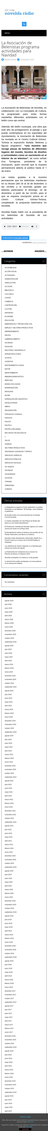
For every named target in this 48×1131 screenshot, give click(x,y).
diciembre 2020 (10, 856)
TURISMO (8, 482)
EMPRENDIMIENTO (12, 331)
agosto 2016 (9, 1051)
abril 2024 (8, 706)
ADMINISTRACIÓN (11, 279)
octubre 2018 (9, 953)
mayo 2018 (9, 972)
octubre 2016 (9, 1043)
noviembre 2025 (10, 634)
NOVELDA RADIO (11, 403)
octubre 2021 (9, 818)
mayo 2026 (9, 612)
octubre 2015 (9, 1088)
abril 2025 (8, 661)
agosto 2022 (9, 781)
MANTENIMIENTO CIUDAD (14, 365)
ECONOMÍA (9, 316)
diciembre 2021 (10, 811)
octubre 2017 (9, 998)
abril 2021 (8, 841)
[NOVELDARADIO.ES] (24, 17)
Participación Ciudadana (13, 414)
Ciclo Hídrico (9, 294)
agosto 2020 (9, 871)
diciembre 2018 (10, 946)
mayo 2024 (9, 702)
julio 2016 (8, 1055)
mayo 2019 (9, 927)
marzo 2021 (9, 844)
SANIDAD (8, 444)
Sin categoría (9, 467)
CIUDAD (8, 298)
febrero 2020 (9, 893)
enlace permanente (39, 242)
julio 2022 (8, 784)
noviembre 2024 (10, 679)
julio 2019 (8, 919)
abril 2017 (8, 1021)
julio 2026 (8, 604)
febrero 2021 (9, 848)
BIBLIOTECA (9, 290)
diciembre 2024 (10, 676)
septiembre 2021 (11, 822)
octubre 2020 (9, 863)
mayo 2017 (9, 1017)
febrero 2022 (9, 803)
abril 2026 (8, 616)
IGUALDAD (9, 346)
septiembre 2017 (11, 1002)
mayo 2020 (9, 882)
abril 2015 (8, 1111)
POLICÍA (8, 422)
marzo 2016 (9, 1070)
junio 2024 (8, 698)
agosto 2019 (9, 916)
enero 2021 (9, 852)
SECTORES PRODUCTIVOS (15, 448)
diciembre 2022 (10, 766)
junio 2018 (8, 968)
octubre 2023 (9, 728)
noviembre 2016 (10, 1040)
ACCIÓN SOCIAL (11, 271)
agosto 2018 (9, 961)
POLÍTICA (8, 425)
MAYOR (7, 369)
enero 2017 (9, 1032)
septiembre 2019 (11, 912)
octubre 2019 (9, 908)
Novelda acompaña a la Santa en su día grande (21, 557)
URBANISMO (9, 485)
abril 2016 (8, 1066)
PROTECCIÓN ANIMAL (13, 429)
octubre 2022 (9, 773)
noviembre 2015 (10, 1085)
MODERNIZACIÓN (11, 388)
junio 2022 (8, 788)
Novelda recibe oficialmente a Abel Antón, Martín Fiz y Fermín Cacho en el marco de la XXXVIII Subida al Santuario (23, 540)
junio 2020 (8, 878)
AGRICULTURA (10, 283)
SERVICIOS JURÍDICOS (13, 455)
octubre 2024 (9, 683)
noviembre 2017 (10, 995)
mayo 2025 (9, 657)
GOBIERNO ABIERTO (12, 339)
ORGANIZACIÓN (11, 410)
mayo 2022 (9, 792)
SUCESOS (8, 478)
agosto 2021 (9, 826)
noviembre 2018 (10, 950)
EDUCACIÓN (9, 320)
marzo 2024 (9, 709)
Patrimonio (8, 418)
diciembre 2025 (10, 631)
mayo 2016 (9, 1062)
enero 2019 (9, 942)
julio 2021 (8, 829)
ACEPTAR (25, 1129)
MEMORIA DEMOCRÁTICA (14, 377)
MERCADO (9, 380)
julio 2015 (8, 1100)
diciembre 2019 (10, 901)
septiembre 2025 (11, 642)
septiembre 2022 (11, 777)
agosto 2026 (9, 601)
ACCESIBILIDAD (11, 268)
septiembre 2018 (11, 957)
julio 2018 (8, 965)
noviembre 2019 (10, 905)
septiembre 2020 (11, 867)
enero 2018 (9, 987)
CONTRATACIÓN (11, 305)
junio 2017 (8, 1013)
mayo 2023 (9, 747)
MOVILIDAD (9, 391)
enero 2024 (9, 717)
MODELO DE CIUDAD (12, 384)
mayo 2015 (9, 1107)
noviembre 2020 (10, 860)
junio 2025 (8, 653)
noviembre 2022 (10, 769)
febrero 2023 (9, 758)
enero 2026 (9, 627)
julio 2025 (8, 649)
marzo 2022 (9, 799)
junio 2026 (8, 608)
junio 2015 (8, 1103)
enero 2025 (9, 672)
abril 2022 (8, 796)
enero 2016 (9, 1077)
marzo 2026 (9, 619)
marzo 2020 (9, 889)
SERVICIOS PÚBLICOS (13, 459)
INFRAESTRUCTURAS (13, 354)
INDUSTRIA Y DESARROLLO (15, 350)
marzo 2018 (9, 980)
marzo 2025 (9, 664)
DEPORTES (9, 313)
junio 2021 (8, 833)
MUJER (7, 395)
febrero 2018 (9, 983)
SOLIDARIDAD (10, 474)
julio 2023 (8, 739)
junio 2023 (8, 743)
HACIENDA (9, 343)
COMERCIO (9, 301)
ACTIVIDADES (10, 275)
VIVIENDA (8, 489)
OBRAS (7, 406)
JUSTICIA (8, 358)
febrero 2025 (9, 668)
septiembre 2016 (11, 1047)
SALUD (7, 440)
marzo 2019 (9, 935)
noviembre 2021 (10, 815)
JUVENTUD (9, 361)
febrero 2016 (9, 1073)
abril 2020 (8, 886)
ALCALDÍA (8, 286)
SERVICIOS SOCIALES (13, 463)
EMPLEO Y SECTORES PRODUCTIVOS (19, 328)
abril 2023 (8, 751)
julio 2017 (8, 1010)
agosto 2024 (9, 691)
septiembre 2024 (11, 687)
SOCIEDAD (9, 470)
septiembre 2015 (11, 1092)
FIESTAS (25, 238)
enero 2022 (9, 807)
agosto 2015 (9, 1096)
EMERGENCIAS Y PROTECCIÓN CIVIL (18, 324)
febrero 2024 (9, 713)
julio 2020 (8, 874)
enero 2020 (9, 897)
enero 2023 (9, 762)
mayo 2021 (9, 837)
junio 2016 (8, 1058)
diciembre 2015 (10, 1081)
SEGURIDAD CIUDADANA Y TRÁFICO (18, 451)
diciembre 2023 (10, 721)
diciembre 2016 (10, 1036)
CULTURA (18, 238)
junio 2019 (8, 923)
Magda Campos (10, 59)
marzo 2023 (9, 754)
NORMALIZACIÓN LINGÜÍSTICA (16, 399)
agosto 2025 (9, 646)
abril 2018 (8, 976)
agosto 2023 (9, 736)
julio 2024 (8, 694)
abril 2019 (8, 931)
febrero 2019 (9, 938)
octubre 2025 (9, 638)
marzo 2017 (9, 1025)
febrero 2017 (9, 1028)
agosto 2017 (9, 1006)
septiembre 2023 (11, 732)
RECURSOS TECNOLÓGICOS (15, 433)
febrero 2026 (9, 623)
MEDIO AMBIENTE (11, 373)
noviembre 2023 (10, 724)
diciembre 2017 (10, 991)
